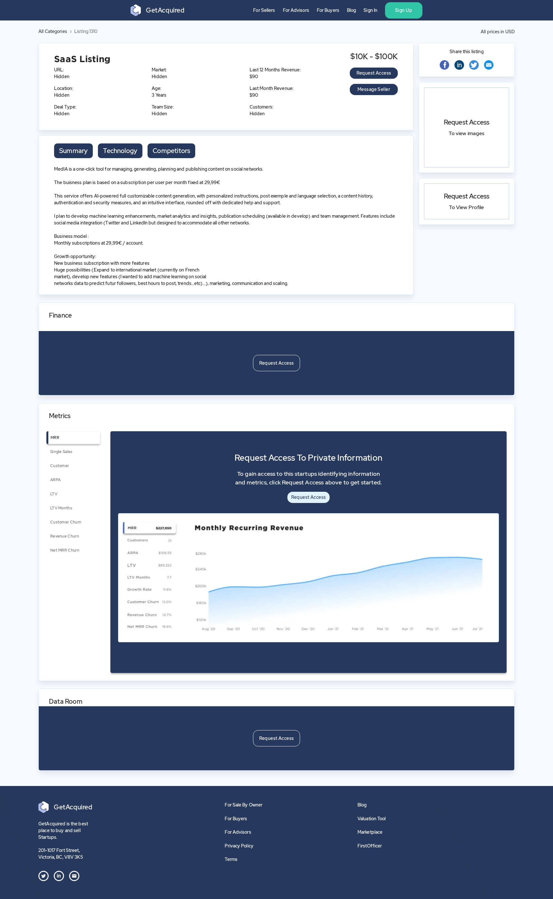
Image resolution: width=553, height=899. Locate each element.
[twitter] (474, 65)
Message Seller (373, 89)
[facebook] (444, 65)
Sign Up (403, 10)
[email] (488, 65)
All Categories (52, 31)
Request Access (374, 73)
